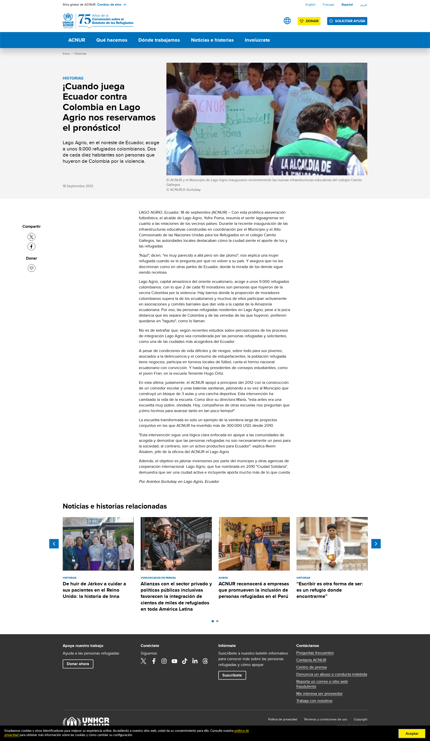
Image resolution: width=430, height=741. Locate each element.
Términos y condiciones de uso (325, 719)
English (310, 4)
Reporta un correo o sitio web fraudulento (322, 684)
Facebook (154, 661)
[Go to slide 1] (214, 622)
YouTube (174, 661)
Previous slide (54, 543)
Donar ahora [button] (78, 664)
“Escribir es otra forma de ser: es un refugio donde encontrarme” (330, 590)
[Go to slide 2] (218, 622)
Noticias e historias (212, 40)
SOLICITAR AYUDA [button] (350, 21)
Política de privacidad (282, 719)
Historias (80, 53)
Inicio (66, 53)
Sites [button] (287, 20)
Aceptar (412, 733)
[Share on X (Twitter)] (31, 237)
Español (347, 4)
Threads (205, 661)
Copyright (360, 719)
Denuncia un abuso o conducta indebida (331, 674)
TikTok (185, 661)
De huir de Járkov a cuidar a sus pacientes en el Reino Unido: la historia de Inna (94, 590)
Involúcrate (257, 40)
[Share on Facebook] (31, 246)
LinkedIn (195, 661)
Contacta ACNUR (311, 659)
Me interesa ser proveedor (319, 693)
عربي (363, 4)
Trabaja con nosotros (314, 700)
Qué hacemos (111, 40)
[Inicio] (94, 20)
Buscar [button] (273, 20)
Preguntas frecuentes (315, 652)
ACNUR (76, 40)
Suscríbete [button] (232, 675)
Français (328, 4)
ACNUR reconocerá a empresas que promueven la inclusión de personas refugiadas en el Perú (254, 590)
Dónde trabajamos (159, 40)
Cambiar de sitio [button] (109, 4)
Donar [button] (312, 21)
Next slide (376, 543)
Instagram (164, 661)
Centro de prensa (311, 667)
